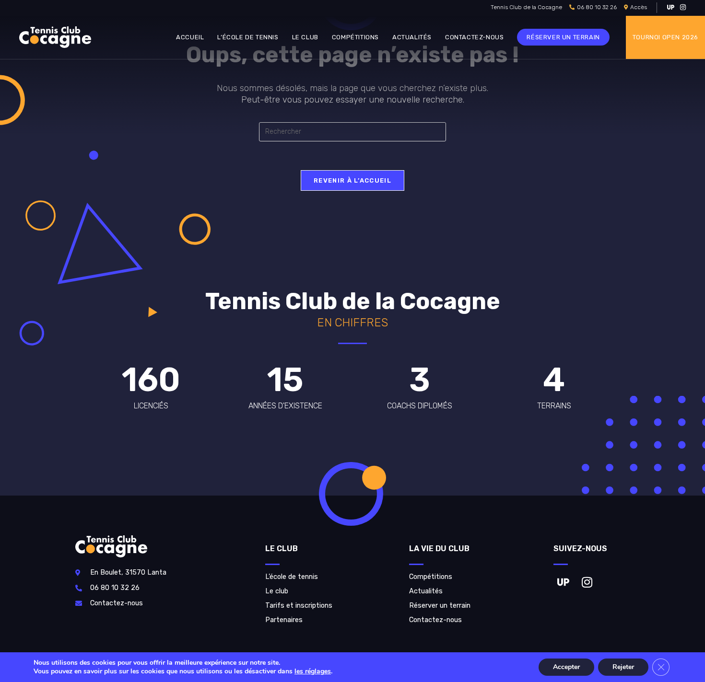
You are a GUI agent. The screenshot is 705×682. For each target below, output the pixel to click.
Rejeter (623, 666)
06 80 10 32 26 (597, 7)
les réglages (312, 671)
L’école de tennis (291, 577)
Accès (638, 7)
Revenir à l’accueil (352, 180)
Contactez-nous (435, 620)
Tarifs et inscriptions (298, 605)
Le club (276, 591)
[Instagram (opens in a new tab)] (681, 7)
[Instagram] (587, 581)
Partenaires (284, 620)
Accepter (566, 666)
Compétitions (430, 577)
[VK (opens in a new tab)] (670, 7)
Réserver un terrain (439, 605)
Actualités (426, 591)
